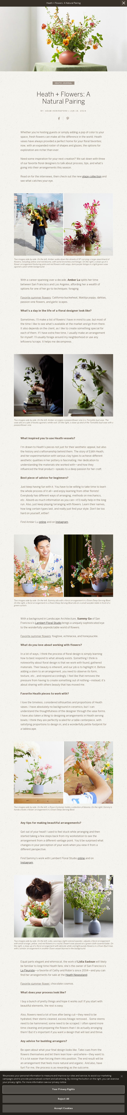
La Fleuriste (28, 970)
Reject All (63, 1099)
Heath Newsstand (76, 975)
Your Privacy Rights (63, 1089)
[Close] (121, 1076)
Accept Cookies (63, 1108)
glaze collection (91, 176)
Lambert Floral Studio (48, 623)
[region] (63, 1093)
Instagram (62, 522)
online (42, 522)
